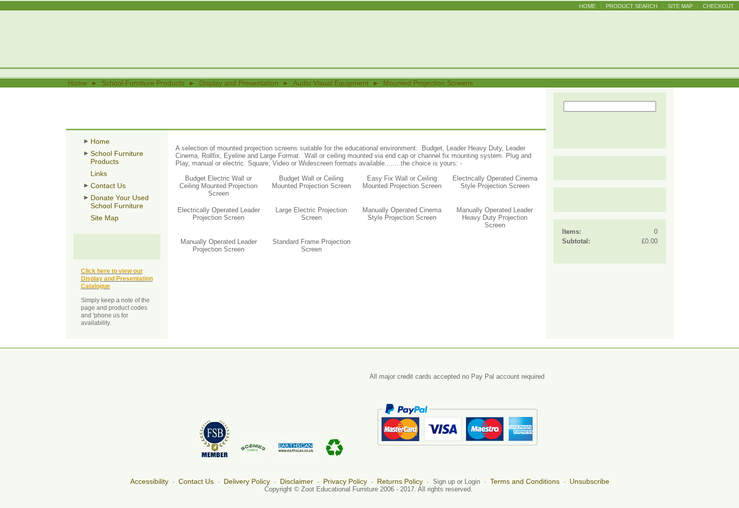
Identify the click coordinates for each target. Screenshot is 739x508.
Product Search (632, 6)
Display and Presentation (239, 83)
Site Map (680, 6)
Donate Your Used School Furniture (119, 202)
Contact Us (108, 186)
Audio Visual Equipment (330, 83)
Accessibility (149, 481)
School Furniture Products (143, 83)
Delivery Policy (247, 481)
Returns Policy (400, 481)
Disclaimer (296, 481)
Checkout (718, 6)
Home (587, 6)
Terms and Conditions (525, 481)
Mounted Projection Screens (428, 83)
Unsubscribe (589, 481)
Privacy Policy (345, 481)
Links (98, 174)
